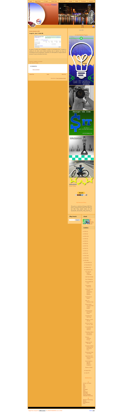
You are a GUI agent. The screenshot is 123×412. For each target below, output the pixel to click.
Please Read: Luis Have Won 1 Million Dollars (89, 306)
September (87, 269)
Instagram (91, 1)
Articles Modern (87, 394)
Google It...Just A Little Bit (36, 33)
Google (36, 62)
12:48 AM (40, 61)
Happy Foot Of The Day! (88, 343)
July (86, 373)
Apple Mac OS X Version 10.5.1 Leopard (89, 357)
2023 (85, 233)
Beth (84, 403)
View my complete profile (92, 223)
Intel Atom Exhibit (89, 276)
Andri (84, 387)
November (87, 265)
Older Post (64, 74)
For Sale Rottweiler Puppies (81, 35)
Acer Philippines (89, 279)
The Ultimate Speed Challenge (88, 273)
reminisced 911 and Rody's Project (88, 312)
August (86, 370)
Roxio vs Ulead (88, 367)
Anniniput (85, 389)
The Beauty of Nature (88, 297)
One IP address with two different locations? (88, 363)
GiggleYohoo (38, 1)
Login (30, 1)
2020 (85, 238)
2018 (85, 243)
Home (48, 74)
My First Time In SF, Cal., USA (89, 324)
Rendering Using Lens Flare (89, 353)
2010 (85, 255)
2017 (85, 246)
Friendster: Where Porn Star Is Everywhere (89, 333)
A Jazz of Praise (87, 383)
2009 (85, 258)
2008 (85, 260)
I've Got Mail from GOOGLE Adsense (89, 328)
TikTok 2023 (63, 1)
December (87, 262)
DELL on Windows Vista (89, 301)
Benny (84, 401)
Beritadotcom (86, 402)
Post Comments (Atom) (61, 78)
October (87, 267)
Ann (84, 388)
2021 (85, 236)
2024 (85, 231)
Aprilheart (85, 392)
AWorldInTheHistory (88, 395)
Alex (84, 385)
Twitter (76, 1)
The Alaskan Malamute (88, 286)
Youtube (70, 1)
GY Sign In (46, 1)
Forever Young (72, 186)
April (84, 390)
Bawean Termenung (88, 399)
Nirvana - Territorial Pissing (88, 338)
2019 (85, 241)
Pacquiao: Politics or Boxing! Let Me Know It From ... (89, 347)
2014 (85, 248)
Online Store (54, 1)
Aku (84, 384)
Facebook (83, 1)
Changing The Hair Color (88, 316)
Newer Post (32, 74)
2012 (85, 250)
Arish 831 (85, 393)
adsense (33, 62)
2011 (85, 253)
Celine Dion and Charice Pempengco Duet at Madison (89, 292)
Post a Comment (36, 69)
